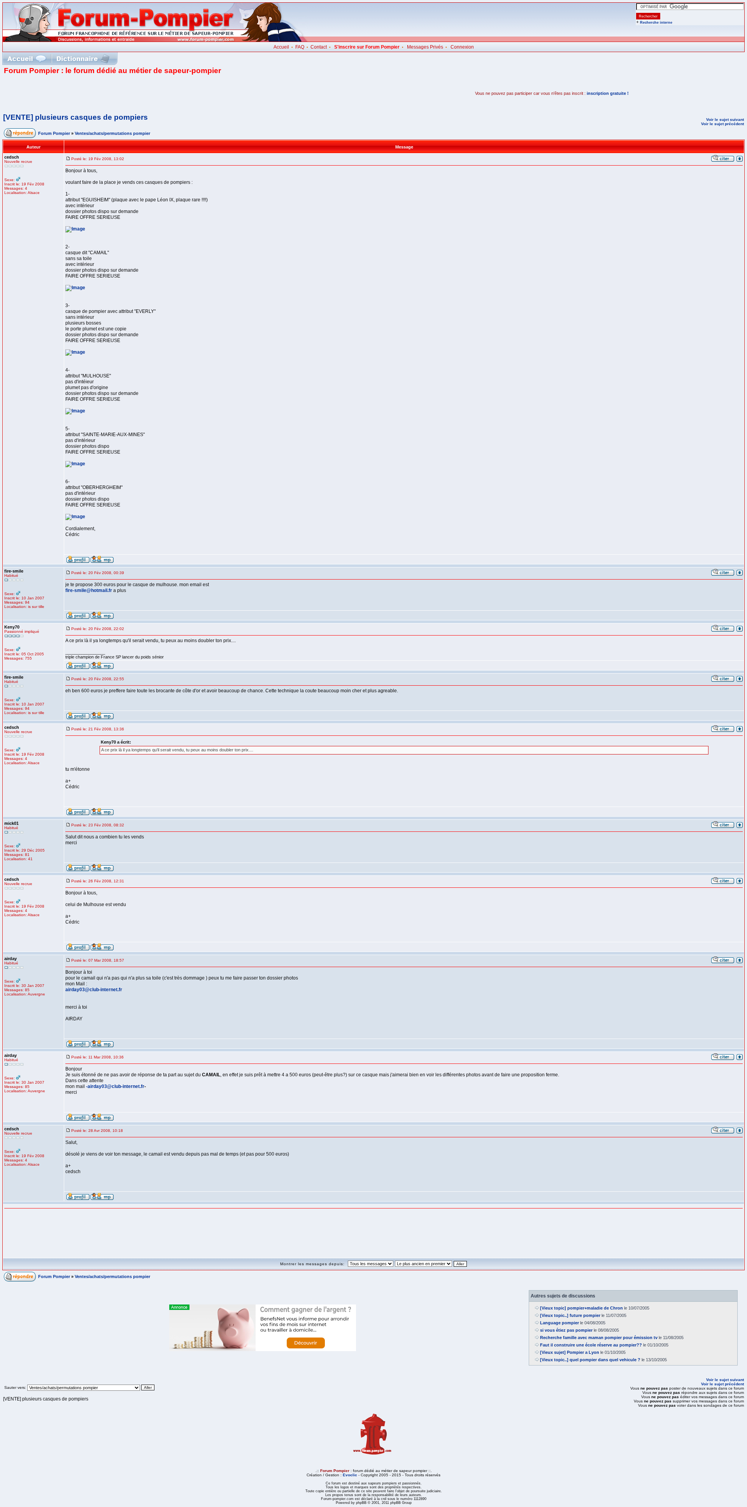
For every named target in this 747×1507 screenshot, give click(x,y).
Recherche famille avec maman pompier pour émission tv (599, 1337)
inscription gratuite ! (608, 93)
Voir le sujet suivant (725, 119)
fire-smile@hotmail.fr (88, 590)
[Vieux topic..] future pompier (570, 1315)
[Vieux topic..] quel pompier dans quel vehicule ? (590, 1359)
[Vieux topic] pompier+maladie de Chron (581, 1308)
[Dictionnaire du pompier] (83, 58)
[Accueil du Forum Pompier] (26, 58)
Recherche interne (656, 22)
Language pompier (559, 1322)
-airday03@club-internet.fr (115, 1086)
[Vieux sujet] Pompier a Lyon (569, 1352)
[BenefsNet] (262, 1349)
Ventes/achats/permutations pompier (112, 133)
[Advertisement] (95, 93)
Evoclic (350, 1475)
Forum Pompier (54, 133)
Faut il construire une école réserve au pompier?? (591, 1345)
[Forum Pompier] (155, 40)
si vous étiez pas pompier (566, 1330)
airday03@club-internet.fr (93, 989)
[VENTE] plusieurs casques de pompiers (75, 117)
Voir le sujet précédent (722, 124)
